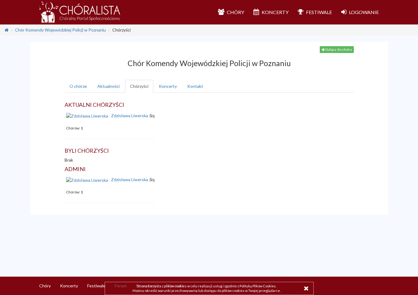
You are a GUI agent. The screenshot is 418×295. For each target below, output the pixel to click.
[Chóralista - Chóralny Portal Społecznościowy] (80, 12)
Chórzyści (139, 86)
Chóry (45, 285)
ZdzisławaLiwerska (129, 115)
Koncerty (168, 86)
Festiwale (96, 285)
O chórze (78, 86)
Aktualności (108, 86)
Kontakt (195, 86)
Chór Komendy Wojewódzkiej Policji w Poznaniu (60, 29)
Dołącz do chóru (338, 49)
